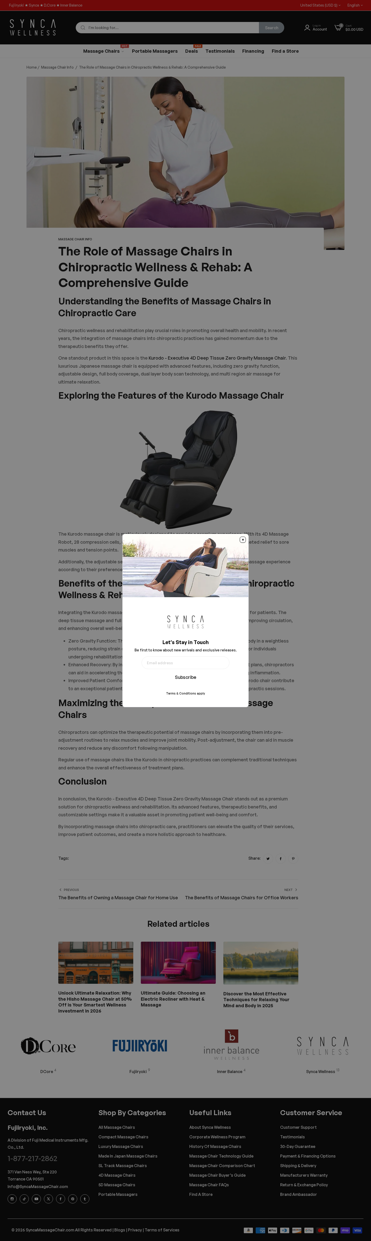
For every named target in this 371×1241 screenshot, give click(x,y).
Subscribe (185, 677)
